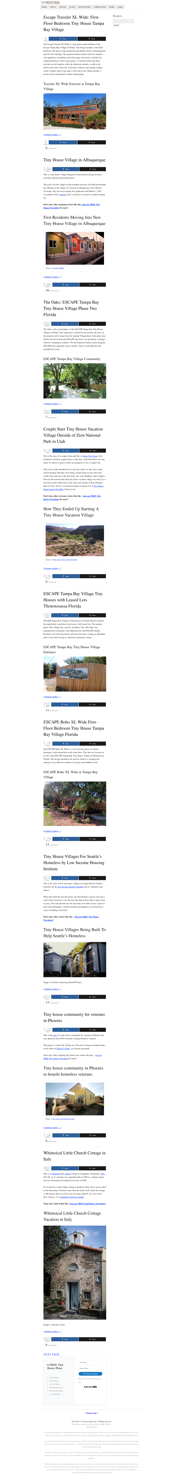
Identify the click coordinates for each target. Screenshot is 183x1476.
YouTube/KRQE (58, 268)
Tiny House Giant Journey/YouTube (65, 560)
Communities (100, 7)
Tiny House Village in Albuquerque (74, 159)
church (68, 1173)
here (110, 1472)
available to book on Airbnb (72, 1197)
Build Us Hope (63, 1048)
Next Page (51, 1354)
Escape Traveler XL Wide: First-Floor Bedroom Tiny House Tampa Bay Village (73, 23)
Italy (103, 1173)
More (111, 7)
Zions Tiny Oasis (90, 456)
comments (51, 148)
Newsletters (84, 7)
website (62, 194)
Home (44, 7)
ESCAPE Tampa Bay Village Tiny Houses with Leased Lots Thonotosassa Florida (73, 600)
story (55, 1035)
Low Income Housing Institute (70, 886)
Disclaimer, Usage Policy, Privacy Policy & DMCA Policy (91, 1424)
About (53, 7)
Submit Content (91, 1427)
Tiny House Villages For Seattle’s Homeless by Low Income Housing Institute (73, 862)
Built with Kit (90, 1387)
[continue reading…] (52, 134)
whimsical (55, 1173)
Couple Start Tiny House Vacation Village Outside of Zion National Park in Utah (73, 435)
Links (120, 7)
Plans (72, 7)
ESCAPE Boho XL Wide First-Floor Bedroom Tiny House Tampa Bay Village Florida (73, 728)
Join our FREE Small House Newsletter (87, 1203)
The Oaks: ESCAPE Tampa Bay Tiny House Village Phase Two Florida (71, 308)
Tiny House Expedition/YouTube (64, 1119)
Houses (62, 7)
